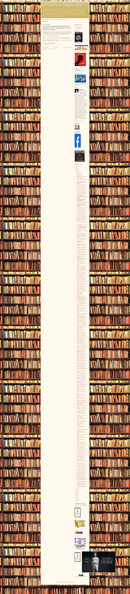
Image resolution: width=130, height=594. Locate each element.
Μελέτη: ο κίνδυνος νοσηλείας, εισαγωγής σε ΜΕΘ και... (81, 289)
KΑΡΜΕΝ (82, 89)
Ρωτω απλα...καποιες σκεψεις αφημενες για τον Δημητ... (81, 280)
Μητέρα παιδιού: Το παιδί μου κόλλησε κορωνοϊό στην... (81, 325)
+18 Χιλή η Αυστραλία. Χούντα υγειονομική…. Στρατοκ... (81, 303)
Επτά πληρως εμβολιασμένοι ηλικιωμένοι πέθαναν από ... (81, 475)
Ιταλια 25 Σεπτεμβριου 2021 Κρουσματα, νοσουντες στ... (81, 215)
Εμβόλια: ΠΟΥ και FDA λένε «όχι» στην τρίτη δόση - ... (81, 333)
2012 (76, 495)
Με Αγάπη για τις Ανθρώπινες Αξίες (62, 4)
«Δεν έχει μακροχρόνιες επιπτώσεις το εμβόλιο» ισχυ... (81, 380)
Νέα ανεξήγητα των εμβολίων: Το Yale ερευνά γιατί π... (81, 454)
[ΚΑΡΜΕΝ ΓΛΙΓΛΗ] (78, 147)
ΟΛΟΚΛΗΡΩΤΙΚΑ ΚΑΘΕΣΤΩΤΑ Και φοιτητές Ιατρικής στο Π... (81, 298)
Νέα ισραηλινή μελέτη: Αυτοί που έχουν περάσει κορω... (81, 358)
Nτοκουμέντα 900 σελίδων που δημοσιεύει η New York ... (81, 458)
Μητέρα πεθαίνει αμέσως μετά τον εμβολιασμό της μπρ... (81, 301)
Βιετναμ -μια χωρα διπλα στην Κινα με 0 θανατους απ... (81, 262)
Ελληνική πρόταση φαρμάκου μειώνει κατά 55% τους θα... (81, 187)
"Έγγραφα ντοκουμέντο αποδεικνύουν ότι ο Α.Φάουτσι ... (81, 461)
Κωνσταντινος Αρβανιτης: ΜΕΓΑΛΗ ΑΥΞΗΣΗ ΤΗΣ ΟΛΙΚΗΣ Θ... (80, 351)
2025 (76, 166)
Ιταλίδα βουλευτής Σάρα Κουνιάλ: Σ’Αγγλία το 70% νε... (81, 427)
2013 (76, 494)
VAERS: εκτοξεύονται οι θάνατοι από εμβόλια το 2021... (81, 291)
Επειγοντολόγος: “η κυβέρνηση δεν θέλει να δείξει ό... (81, 308)
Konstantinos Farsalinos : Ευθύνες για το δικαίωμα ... (81, 327)
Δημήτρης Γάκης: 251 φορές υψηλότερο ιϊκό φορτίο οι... (81, 277)
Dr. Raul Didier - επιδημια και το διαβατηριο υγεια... (81, 256)
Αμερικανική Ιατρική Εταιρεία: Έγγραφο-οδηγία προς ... (81, 456)
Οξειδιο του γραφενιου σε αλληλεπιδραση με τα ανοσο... (81, 254)
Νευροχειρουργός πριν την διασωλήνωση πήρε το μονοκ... (81, 477)
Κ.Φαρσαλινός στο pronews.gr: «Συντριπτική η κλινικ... (81, 371)
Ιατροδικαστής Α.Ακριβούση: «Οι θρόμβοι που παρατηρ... (81, 339)
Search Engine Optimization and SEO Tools (81, 576)
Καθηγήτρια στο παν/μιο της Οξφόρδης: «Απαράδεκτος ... (81, 378)
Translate (81, 70)
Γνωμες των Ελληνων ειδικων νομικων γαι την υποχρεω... (81, 323)
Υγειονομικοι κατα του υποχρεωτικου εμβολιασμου (81, 234)
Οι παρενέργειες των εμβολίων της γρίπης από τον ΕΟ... (81, 250)
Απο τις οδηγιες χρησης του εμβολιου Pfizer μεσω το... (80, 447)
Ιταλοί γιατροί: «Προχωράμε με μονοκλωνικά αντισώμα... (81, 442)
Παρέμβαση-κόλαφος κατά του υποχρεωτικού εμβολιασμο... (81, 486)
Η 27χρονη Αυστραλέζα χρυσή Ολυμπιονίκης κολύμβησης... (81, 314)
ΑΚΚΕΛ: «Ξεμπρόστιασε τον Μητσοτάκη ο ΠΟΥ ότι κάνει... (81, 341)
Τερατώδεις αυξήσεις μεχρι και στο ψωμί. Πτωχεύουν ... (81, 482)
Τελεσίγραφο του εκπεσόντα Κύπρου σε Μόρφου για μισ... (81, 437)
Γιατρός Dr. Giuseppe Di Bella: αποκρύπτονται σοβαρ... (81, 421)
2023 (76, 168)
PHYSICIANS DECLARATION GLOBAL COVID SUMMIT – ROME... (81, 236)
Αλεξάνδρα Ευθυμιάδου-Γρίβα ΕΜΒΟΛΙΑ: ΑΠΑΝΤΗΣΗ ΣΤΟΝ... (81, 244)
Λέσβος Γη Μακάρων (79, 28)
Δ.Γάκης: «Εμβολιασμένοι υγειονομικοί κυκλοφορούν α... (81, 464)
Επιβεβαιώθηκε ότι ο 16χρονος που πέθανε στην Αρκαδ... (81, 335)
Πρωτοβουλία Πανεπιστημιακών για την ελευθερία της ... (81, 435)
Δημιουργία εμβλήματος (77, 148)
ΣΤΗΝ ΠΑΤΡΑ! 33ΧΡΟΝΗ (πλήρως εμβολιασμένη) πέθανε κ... (81, 360)
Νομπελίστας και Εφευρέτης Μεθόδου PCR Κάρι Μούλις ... (81, 268)
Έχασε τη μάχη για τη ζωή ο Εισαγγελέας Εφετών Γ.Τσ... (81, 344)
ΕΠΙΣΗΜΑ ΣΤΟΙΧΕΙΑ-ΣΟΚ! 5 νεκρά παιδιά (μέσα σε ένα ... (81, 363)
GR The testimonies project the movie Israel (81, 231)
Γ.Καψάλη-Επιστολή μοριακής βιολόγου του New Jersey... (81, 484)
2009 (76, 499)
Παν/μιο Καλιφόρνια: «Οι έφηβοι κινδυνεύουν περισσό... (81, 337)
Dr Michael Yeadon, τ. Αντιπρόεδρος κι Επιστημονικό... (79, 293)
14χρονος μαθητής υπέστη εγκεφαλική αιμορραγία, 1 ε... (81, 286)
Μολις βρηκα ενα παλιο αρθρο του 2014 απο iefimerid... (81, 273)
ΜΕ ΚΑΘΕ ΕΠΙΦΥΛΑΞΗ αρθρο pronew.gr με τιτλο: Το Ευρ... (81, 479)
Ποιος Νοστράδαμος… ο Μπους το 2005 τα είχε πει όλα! (81, 275)
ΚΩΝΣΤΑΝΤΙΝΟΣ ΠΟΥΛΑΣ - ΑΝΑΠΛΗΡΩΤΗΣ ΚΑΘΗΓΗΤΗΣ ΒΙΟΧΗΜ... (81, 197)
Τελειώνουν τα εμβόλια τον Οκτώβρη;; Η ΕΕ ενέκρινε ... (81, 410)
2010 (76, 498)
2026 (76, 165)
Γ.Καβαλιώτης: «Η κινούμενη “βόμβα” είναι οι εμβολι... (81, 401)
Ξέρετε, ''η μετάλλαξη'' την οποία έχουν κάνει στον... (81, 282)
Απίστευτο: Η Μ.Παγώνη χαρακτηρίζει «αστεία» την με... (81, 391)
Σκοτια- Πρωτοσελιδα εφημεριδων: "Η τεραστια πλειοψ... (81, 330)
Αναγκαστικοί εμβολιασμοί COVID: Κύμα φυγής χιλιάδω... (81, 316)
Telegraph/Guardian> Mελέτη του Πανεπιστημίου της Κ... (81, 366)
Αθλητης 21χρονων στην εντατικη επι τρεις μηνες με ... (81, 225)
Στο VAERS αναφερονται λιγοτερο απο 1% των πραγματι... (80, 241)
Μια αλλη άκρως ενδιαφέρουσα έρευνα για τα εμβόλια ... (81, 239)
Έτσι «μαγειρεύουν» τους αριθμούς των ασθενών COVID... (80, 440)
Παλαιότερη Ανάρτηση (67, 47)
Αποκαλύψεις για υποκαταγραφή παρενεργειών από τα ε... (81, 348)
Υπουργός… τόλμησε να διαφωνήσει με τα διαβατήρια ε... (81, 222)
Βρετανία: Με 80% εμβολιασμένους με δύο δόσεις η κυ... (81, 418)
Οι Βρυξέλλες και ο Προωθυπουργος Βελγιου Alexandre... (80, 423)
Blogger (73, 582)
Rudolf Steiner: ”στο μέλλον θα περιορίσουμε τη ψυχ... (81, 296)
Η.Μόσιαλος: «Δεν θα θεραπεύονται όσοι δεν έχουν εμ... (81, 398)
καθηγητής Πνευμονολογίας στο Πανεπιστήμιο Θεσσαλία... (81, 470)
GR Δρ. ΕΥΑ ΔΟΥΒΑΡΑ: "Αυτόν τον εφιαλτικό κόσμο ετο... (81, 318)
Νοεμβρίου (78, 172)
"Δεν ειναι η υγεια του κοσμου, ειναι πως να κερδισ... (81, 190)
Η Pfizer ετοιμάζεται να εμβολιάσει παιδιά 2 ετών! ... (81, 382)
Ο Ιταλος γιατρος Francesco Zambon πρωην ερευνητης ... (81, 266)
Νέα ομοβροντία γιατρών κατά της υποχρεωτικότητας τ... (81, 229)
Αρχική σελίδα (56, 47)
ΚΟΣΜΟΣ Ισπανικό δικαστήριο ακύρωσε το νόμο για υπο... (81, 408)
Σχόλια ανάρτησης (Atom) (51, 48)
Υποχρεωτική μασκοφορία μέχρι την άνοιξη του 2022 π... (81, 387)
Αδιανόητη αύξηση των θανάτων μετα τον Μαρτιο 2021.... (81, 356)
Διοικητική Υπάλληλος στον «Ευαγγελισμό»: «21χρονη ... (81, 376)
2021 (76, 171)
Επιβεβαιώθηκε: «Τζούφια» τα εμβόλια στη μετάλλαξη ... (81, 320)
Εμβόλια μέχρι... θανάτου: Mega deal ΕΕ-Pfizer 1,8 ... (81, 194)
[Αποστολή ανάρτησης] (56, 40)
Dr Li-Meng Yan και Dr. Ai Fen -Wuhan (81, 264)
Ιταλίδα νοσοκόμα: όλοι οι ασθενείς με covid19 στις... (81, 284)
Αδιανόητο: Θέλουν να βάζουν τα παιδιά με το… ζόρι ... (81, 445)
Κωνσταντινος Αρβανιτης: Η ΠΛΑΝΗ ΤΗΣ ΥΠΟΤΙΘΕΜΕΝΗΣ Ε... (81, 368)
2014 (76, 492)
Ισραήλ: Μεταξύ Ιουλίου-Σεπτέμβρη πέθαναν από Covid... (80, 432)
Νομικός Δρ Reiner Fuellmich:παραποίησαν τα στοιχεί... (81, 305)
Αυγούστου (78, 488)
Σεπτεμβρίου (79, 175)
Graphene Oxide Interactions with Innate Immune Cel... (81, 354)
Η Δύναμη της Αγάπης (79, 27)
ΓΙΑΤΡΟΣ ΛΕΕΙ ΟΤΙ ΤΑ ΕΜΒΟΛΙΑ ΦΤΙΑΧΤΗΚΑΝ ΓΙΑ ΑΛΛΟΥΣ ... (81, 259)
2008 (76, 501)
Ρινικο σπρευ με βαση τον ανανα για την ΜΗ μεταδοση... (81, 210)
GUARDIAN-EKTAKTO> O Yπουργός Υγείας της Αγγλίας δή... (81, 405)
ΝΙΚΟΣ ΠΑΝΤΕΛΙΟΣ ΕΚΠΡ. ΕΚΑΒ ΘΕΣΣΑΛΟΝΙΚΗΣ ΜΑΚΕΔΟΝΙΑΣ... (80, 200)
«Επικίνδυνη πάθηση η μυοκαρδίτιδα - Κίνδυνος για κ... (81, 413)
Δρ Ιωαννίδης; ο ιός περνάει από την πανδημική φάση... (81, 473)
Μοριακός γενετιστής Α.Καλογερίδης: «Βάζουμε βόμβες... (81, 394)
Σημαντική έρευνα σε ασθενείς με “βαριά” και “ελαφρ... (81, 208)
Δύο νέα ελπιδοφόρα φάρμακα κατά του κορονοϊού (81, 212)
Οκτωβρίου (78, 173)
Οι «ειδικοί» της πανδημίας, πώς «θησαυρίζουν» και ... (81, 416)
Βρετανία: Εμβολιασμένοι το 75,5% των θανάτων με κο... (81, 373)
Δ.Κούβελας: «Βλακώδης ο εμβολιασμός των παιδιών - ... (81, 389)
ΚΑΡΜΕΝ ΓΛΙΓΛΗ (77, 133)
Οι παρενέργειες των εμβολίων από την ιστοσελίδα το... (81, 247)
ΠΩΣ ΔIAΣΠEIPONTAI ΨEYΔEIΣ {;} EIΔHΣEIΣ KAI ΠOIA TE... (81, 227)
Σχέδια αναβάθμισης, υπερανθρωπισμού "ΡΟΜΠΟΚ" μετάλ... (81, 179)
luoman (68, 582)
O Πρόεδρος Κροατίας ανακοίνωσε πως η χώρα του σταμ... (81, 311)
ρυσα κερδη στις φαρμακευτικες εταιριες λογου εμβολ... (81, 185)
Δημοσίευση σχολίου (47, 45)
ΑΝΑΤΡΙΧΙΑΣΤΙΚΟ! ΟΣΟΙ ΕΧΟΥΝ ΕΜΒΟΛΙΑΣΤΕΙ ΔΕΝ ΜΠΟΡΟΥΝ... (81, 182)
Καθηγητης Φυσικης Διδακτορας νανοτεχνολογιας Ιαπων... (81, 177)
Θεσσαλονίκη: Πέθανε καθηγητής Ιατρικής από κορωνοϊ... (81, 219)
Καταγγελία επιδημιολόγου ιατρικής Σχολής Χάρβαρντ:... (81, 346)
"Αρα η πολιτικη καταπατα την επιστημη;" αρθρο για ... (81, 271)
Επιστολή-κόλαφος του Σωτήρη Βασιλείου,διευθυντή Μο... (81, 192)
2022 (76, 169)
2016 (76, 490)
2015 (76, 491)
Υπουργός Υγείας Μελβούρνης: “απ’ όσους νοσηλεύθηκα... (81, 217)
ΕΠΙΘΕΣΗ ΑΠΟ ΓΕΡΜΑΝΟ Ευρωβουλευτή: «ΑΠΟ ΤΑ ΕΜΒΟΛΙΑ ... (80, 205)
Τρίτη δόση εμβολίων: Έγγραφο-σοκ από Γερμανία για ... (81, 403)
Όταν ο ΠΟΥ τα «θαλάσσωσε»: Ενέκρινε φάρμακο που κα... (81, 384)
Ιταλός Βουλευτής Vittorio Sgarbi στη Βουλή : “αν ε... (81, 430)
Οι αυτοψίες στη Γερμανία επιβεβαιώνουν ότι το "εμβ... (81, 252)
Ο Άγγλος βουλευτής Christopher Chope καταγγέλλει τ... (81, 203)
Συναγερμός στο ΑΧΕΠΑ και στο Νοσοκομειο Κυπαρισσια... (81, 466)
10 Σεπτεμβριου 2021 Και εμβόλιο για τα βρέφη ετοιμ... (81, 449)
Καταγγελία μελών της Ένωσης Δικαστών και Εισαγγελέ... (81, 451)
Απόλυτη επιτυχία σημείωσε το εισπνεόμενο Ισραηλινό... (81, 468)
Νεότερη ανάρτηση (46, 47)
